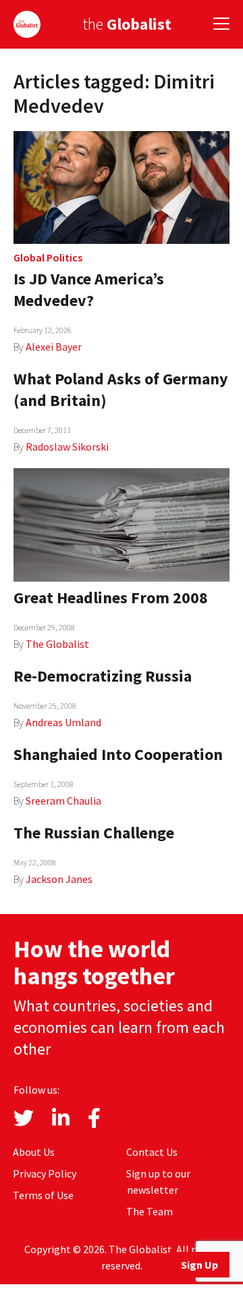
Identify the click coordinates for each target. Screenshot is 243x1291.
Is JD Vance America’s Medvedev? (89, 289)
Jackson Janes (59, 879)
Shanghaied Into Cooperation (118, 754)
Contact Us (152, 1152)
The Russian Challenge (94, 832)
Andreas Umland (63, 722)
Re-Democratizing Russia (103, 675)
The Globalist (57, 644)
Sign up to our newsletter (158, 1181)
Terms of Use (43, 1195)
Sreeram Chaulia (63, 800)
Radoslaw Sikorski (67, 446)
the (126, 24)
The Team (149, 1211)
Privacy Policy (44, 1173)
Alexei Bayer (54, 346)
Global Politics (48, 257)
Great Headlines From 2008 (111, 597)
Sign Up (199, 1264)
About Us (34, 1152)
